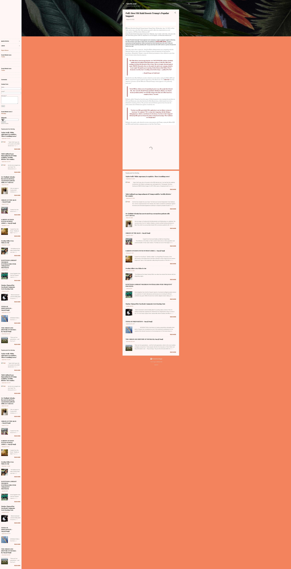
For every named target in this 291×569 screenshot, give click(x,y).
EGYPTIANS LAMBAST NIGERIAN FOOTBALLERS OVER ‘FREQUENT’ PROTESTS (9, 264)
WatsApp (3, 113)
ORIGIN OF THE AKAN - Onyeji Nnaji (138, 233)
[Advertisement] (185, 32)
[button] (175, 13)
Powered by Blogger (157, 359)
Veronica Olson (159, 361)
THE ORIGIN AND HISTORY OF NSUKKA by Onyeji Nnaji (144, 339)
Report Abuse (4, 50)
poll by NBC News (161, 41)
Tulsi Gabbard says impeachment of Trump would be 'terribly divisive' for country (9, 156)
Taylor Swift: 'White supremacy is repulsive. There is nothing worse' (148, 176)
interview (167, 79)
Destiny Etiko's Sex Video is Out (136, 268)
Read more (173, 189)
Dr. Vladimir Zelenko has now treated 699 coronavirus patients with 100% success (8, 179)
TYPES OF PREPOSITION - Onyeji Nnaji (139, 321)
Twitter (3, 57)
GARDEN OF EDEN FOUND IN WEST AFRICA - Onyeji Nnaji (145, 251)
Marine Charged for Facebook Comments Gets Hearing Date (145, 304)
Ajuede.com (131, 3)
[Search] (189, 4)
